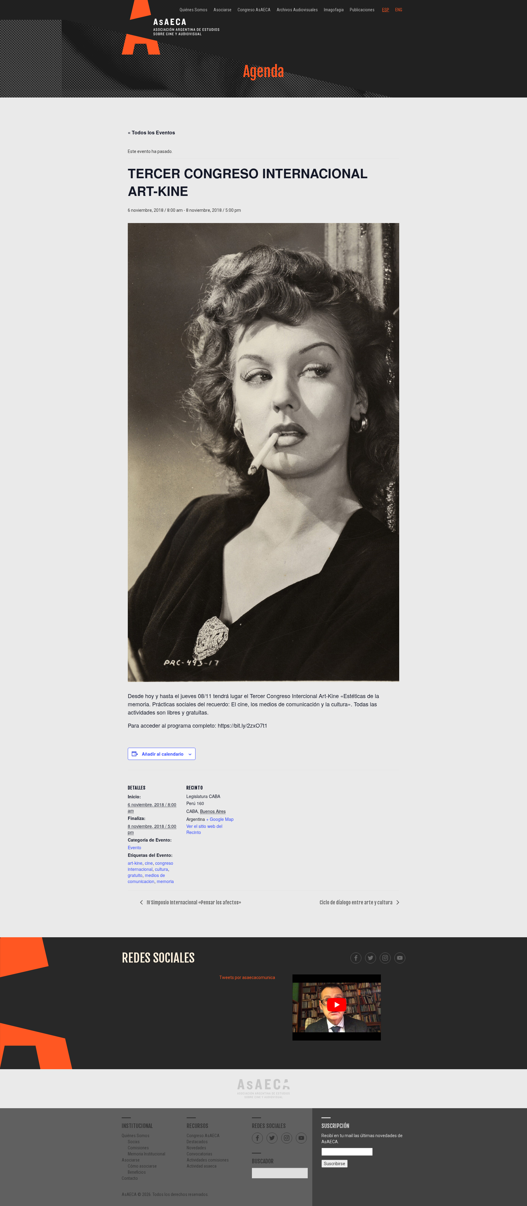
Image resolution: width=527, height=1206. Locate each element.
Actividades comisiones (208, 1160)
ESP (385, 9)
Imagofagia (334, 9)
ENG (398, 9)
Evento (134, 847)
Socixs (134, 1141)
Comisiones (138, 1147)
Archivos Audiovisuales (297, 9)
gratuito (135, 875)
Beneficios (137, 1172)
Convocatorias (199, 1153)
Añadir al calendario (163, 754)
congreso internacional (150, 866)
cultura (161, 869)
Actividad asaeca (202, 1166)
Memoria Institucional (146, 1153)
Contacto (130, 1178)
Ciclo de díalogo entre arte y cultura (356, 902)
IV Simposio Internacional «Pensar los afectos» (193, 902)
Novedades (196, 1147)
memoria (165, 881)
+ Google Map (220, 819)
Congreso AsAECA (254, 9)
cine (149, 863)
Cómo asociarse (142, 1166)
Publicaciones (362, 9)
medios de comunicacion (146, 878)
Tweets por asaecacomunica (247, 977)
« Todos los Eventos (151, 132)
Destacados (197, 1141)
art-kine (135, 863)
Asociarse (222, 9)
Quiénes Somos (193, 9)
